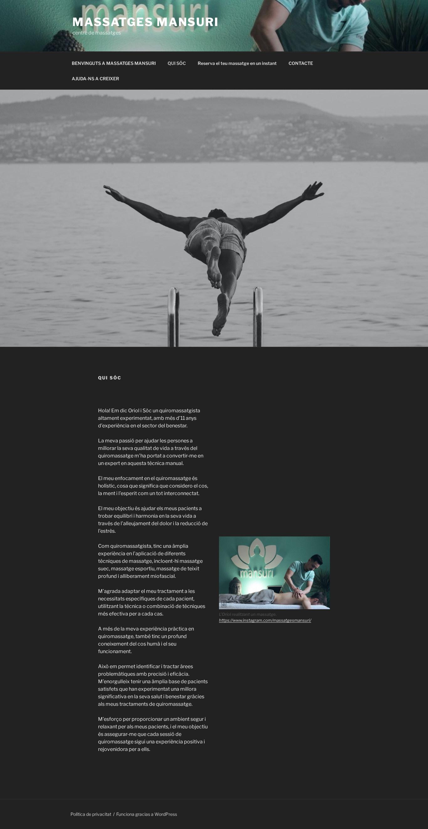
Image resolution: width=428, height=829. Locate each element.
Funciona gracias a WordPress (146, 814)
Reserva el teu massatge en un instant (237, 63)
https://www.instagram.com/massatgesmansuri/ (265, 620)
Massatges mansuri (145, 22)
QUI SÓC (177, 63)
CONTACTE (301, 63)
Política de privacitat (90, 814)
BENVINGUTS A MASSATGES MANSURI (114, 63)
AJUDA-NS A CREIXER (95, 78)
